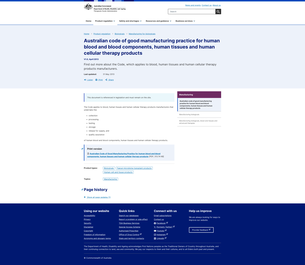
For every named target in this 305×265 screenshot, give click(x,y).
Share (111, 80)
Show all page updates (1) (98, 197)
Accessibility (89, 215)
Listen (90, 80)
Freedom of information (94, 234)
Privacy (87, 219)
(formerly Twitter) (164, 227)
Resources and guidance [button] (157, 21)
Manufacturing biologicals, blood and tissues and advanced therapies (198, 122)
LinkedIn (161, 238)
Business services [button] (184, 21)
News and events (193, 5)
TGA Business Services (129, 223)
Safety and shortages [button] (129, 21)
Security (87, 223)
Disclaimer (88, 227)
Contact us (207, 5)
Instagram (162, 234)
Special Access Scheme (129, 227)
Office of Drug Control (129, 234)
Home (88, 21)
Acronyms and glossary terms (97, 238)
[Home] (105, 7)
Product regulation (102, 34)
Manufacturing (110, 179)
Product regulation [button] (104, 21)
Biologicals (120, 34)
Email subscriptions (162, 215)
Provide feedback (200, 231)
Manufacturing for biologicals (142, 34)
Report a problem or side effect (133, 219)
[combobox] (194, 11)
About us (217, 5)
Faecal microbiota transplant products (134, 168)
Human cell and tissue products (118, 172)
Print (100, 80)
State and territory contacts (131, 238)
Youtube (161, 231)
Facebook (162, 223)
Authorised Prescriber (128, 231)
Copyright (88, 231)
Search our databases (129, 215)
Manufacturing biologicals (189, 114)
